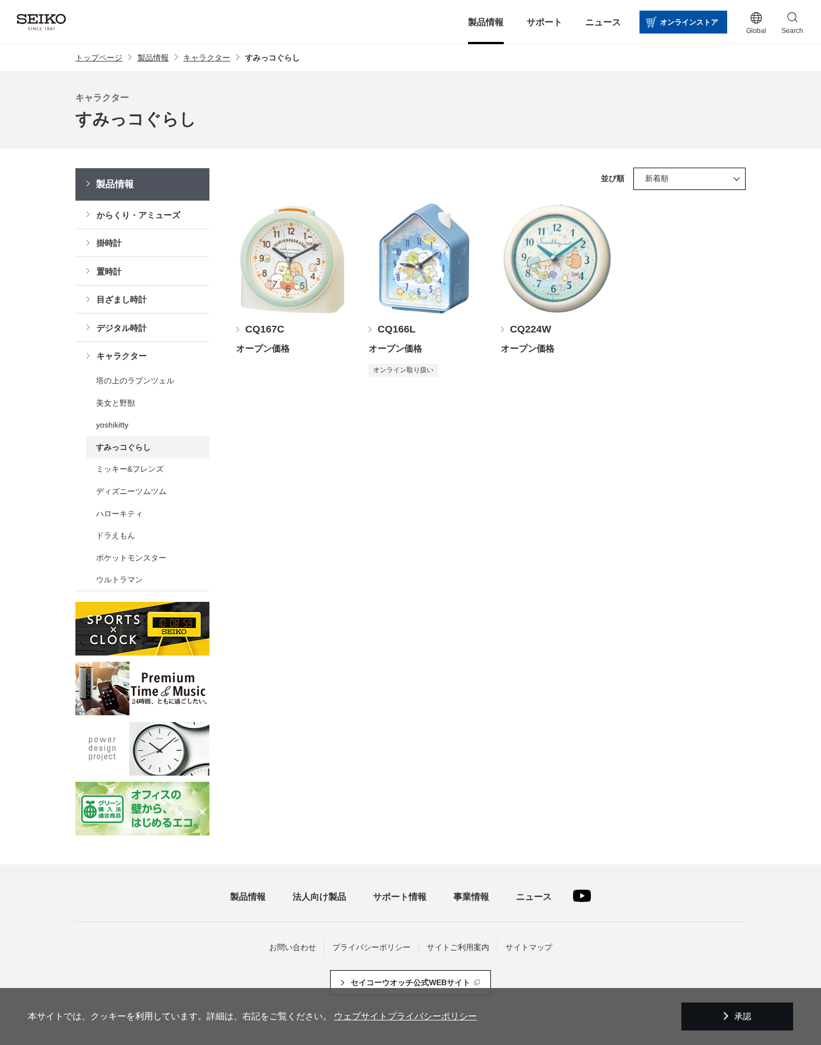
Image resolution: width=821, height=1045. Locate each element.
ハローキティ (119, 513)
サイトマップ (528, 947)
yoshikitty (112, 424)
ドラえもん (115, 535)
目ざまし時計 (122, 299)
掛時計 (109, 243)
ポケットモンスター (131, 557)
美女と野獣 (115, 402)
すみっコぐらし (123, 447)
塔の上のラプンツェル (135, 380)
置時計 (109, 271)
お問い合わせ (292, 947)
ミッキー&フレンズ (130, 468)
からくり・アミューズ (138, 215)
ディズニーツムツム (131, 491)
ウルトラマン (119, 579)
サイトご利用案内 (458, 947)
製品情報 (115, 184)
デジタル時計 (122, 327)
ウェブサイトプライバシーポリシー (405, 1016)
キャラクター (122, 355)
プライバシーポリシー (371, 947)
